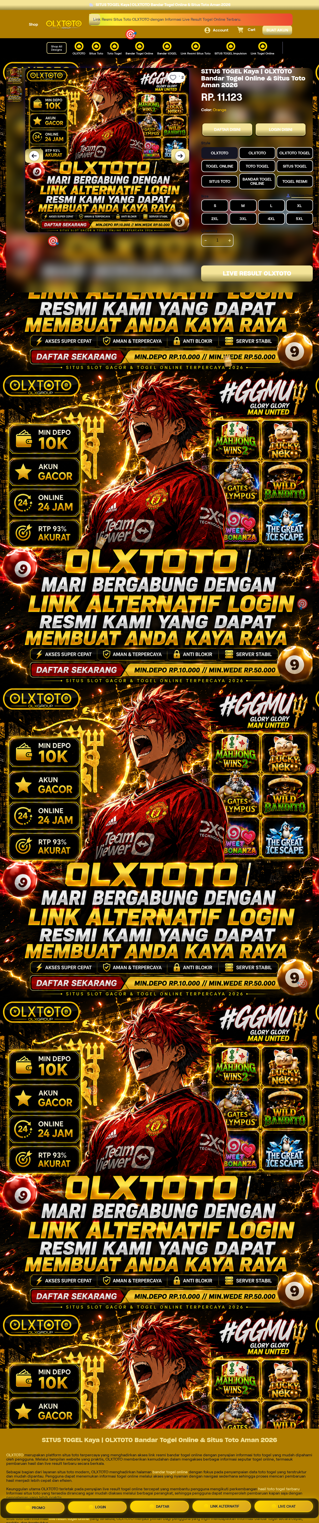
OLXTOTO (14, 1455)
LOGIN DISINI (280, 129)
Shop (33, 24)
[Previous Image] (34, 156)
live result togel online (69, 1519)
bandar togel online (170, 1472)
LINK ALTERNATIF (224, 1508)
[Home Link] (63, 24)
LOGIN (100, 1507)
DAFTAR (162, 1508)
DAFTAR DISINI (227, 129)
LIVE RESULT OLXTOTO (257, 273)
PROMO (38, 1507)
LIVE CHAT (287, 1508)
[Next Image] (180, 156)
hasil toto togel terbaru (279, 1489)
